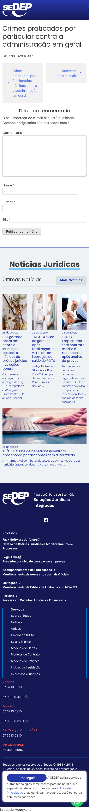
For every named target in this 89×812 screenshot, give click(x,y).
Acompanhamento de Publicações (35, 572)
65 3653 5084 (12, 750)
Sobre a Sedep (21, 615)
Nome (8, 185)
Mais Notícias (71, 280)
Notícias (16, 622)
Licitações (39, 585)
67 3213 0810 (12, 687)
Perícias (34, 598)
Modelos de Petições (25, 661)
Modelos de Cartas (24, 648)
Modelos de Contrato (25, 654)
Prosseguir (26, 778)
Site (5, 219)
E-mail (9, 202)
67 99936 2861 (13, 721)
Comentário (13, 132)
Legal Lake (33, 559)
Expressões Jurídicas (25, 674)
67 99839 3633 (13, 697)
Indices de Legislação (25, 667)
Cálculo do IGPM (22, 635)
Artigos (16, 628)
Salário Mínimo (21, 641)
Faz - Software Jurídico (37, 544)
